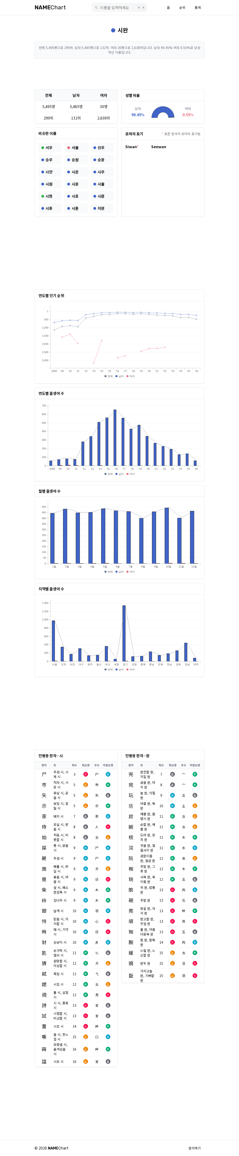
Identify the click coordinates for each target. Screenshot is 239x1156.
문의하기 (195, 1148)
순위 (182, 7)
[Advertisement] (119, 74)
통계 (198, 7)
